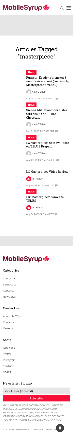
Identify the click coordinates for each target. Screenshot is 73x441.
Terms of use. (53, 429)
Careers (8, 328)
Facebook (9, 348)
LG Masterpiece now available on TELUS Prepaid (47, 144)
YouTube (8, 366)
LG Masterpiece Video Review (47, 171)
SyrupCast (9, 284)
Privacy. (39, 429)
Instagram (9, 360)
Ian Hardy (37, 178)
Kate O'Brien (39, 91)
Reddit (7, 372)
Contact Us (9, 278)
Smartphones (36, 166)
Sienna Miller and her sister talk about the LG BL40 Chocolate (46, 113)
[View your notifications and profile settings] (60, 428)
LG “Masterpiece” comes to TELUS (45, 199)
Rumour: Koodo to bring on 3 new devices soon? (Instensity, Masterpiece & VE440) (47, 81)
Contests (8, 290)
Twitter (7, 354)
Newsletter (9, 296)
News (31, 72)
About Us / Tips (12, 316)
